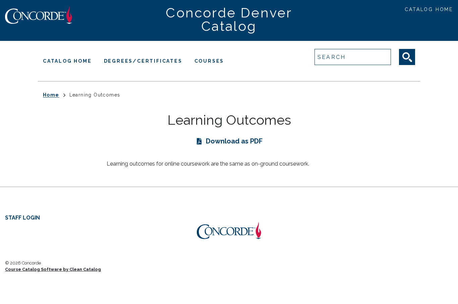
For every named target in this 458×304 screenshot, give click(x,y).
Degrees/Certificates (143, 61)
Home (51, 95)
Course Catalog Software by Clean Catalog (53, 269)
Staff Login (22, 218)
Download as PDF (234, 141)
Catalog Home (429, 9)
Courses (209, 61)
